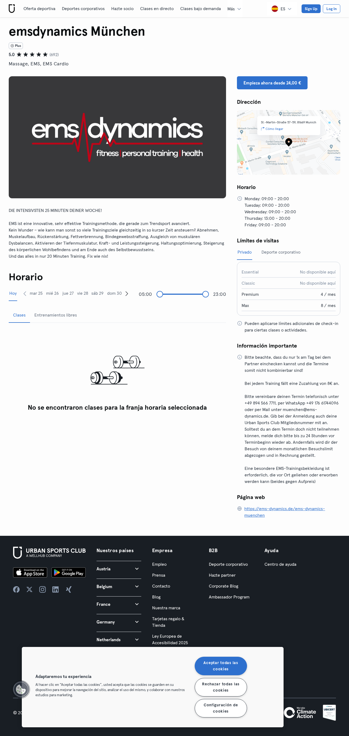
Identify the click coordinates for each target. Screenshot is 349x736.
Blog (156, 597)
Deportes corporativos (83, 8)
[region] (153, 687)
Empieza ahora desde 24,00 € (272, 83)
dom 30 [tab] (114, 293)
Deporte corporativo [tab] (280, 252)
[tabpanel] (117, 370)
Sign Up (311, 8)
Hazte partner (222, 575)
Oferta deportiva (39, 8)
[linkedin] (55, 589)
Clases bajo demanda (200, 8)
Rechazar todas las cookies (220, 686)
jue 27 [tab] (68, 293)
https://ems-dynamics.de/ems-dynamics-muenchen (284, 512)
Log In (331, 8)
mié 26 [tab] (52, 293)
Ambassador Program (229, 597)
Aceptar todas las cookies (220, 665)
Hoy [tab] (13, 293)
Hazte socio (122, 8)
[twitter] (29, 589)
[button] (119, 568)
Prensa (158, 575)
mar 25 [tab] (36, 293)
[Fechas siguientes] (126, 293)
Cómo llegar (274, 129)
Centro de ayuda (280, 564)
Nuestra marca (166, 607)
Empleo (159, 564)
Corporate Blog (223, 586)
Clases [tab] (19, 315)
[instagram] (42, 589)
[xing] (68, 589)
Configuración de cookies (221, 708)
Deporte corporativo (228, 564)
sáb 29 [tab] (97, 293)
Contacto (161, 586)
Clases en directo (157, 8)
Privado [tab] (244, 252)
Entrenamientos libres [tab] (55, 315)
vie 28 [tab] (82, 293)
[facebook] (16, 589)
